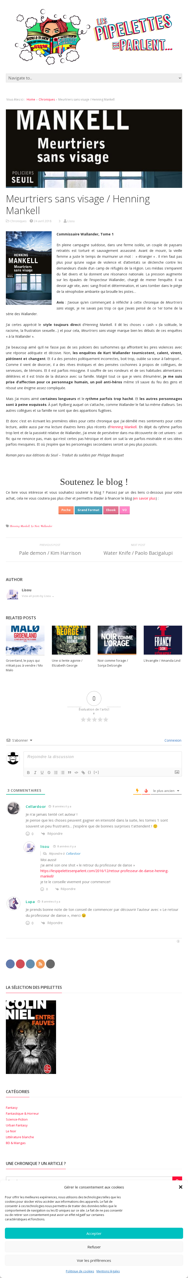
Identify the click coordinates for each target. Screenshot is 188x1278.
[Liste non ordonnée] (62, 772)
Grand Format (88, 510)
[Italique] (35, 772)
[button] (180, 1187)
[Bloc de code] (76, 772)
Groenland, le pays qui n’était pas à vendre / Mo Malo (24, 665)
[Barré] (49, 772)
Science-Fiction (17, 1119)
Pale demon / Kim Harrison (50, 553)
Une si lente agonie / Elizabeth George (67, 663)
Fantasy (12, 1107)
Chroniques (47, 99)
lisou (44, 846)
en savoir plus (145, 498)
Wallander (46, 526)
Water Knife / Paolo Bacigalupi (138, 553)
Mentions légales (108, 1271)
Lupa (30, 901)
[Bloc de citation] (69, 772)
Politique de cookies (80, 1271)
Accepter (94, 1233)
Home (31, 99)
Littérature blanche (20, 1137)
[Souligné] (42, 772)
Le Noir (35, 526)
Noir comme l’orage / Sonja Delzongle (113, 663)
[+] (96, 772)
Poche (66, 510)
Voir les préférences (94, 1260)
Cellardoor (36, 806)
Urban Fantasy (17, 1125)
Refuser (94, 1246)
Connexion (172, 740)
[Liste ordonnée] (55, 772)
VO (124, 510)
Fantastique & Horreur (22, 1113)
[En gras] (28, 772)
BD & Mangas (16, 1143)
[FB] (10, 963)
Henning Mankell (123, 427)
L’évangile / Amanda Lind (162, 660)
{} (89, 772)
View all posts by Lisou (38, 596)
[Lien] (83, 772)
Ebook (111, 510)
